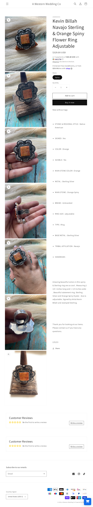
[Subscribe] (43, 473)
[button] (7, 3)
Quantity (56, 83)
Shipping (56, 61)
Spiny (57, 77)
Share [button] (57, 348)
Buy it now (69, 102)
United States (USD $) (15, 497)
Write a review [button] (76, 423)
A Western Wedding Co (68, 502)
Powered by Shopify (81, 502)
